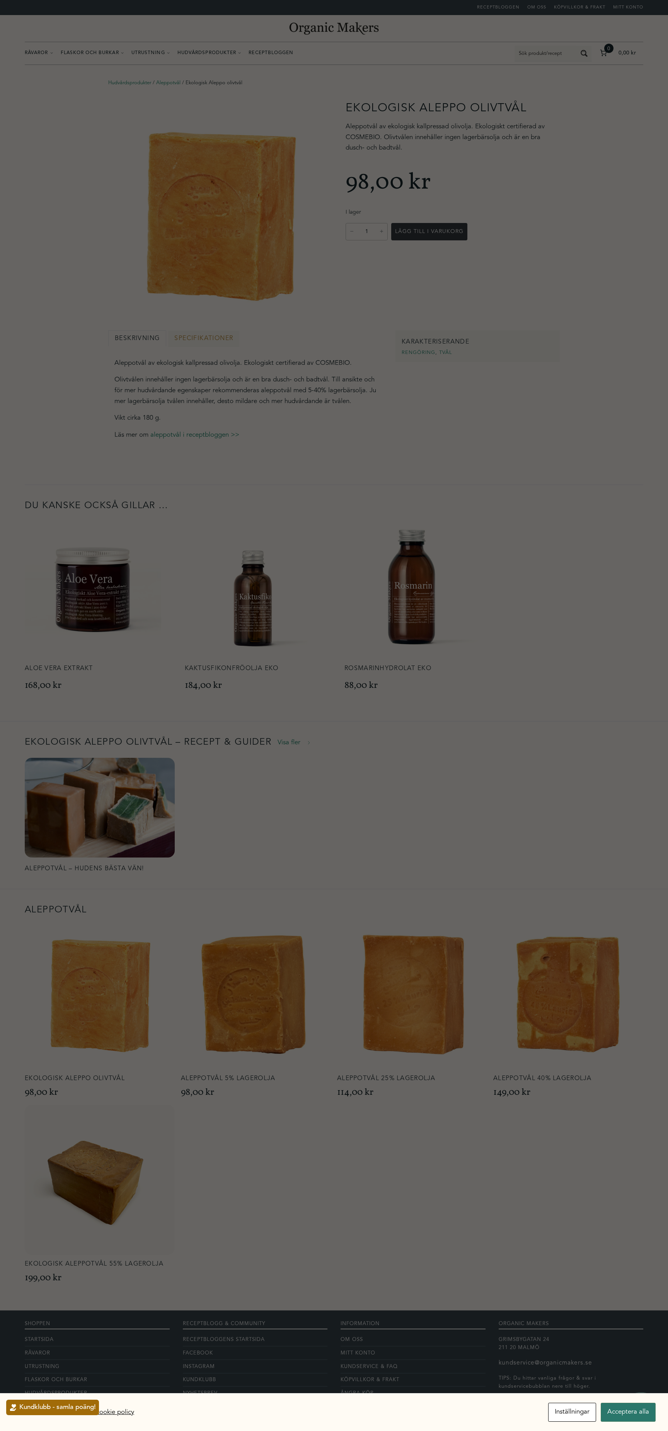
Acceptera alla (628, 1412)
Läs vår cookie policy (104, 1412)
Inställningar (572, 1412)
